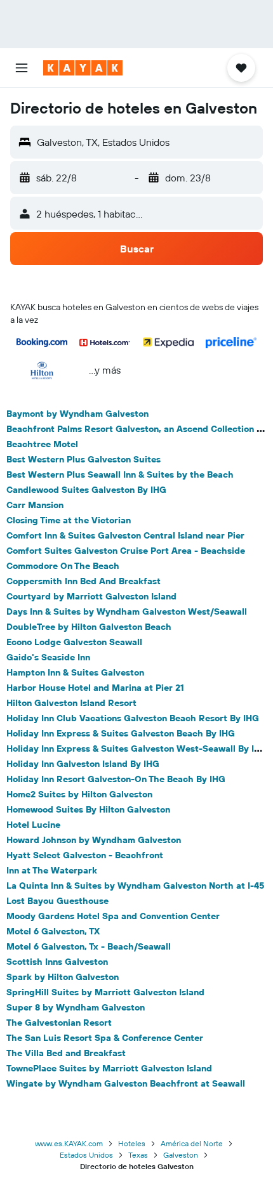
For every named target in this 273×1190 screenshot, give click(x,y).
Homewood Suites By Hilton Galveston (88, 809)
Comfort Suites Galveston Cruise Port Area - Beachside (125, 550)
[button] (22, 68)
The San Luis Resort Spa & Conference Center (104, 1037)
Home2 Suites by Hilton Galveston (79, 794)
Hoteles (131, 1143)
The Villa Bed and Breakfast (66, 1053)
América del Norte (192, 1143)
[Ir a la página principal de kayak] (83, 67)
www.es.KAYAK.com (69, 1143)
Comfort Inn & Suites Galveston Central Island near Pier (125, 535)
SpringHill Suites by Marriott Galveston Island (105, 992)
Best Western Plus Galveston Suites (83, 459)
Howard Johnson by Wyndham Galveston (93, 840)
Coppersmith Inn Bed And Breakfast (83, 581)
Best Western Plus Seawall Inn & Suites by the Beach (120, 474)
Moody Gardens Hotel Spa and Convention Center (113, 916)
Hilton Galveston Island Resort (71, 703)
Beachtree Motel (42, 444)
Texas (138, 1155)
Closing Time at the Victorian (68, 520)
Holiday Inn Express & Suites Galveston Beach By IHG (120, 733)
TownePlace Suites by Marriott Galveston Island (109, 1068)
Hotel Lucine (33, 824)
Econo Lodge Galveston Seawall (74, 642)
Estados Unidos (86, 1155)
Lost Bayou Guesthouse (57, 900)
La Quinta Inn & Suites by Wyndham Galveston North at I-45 (135, 885)
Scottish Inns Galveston (57, 961)
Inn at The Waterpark (51, 870)
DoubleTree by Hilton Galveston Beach (88, 626)
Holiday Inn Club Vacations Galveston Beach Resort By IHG (132, 718)
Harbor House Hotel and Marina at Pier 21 (95, 687)
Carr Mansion (34, 505)
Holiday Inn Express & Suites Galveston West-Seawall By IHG (136, 748)
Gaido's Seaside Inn (48, 657)
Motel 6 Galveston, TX (53, 931)
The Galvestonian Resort (59, 1022)
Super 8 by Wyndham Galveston (75, 1007)
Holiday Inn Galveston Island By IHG (82, 763)
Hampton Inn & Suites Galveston (75, 672)
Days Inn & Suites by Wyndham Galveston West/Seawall (126, 611)
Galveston (180, 1155)
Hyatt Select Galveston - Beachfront (84, 855)
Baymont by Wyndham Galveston (77, 413)
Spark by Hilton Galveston (62, 977)
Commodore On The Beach (62, 566)
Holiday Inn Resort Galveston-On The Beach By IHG (115, 779)
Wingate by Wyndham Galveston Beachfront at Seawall (125, 1083)
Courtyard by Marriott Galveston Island (91, 596)
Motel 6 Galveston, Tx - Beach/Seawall (88, 946)
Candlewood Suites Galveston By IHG (86, 489)
